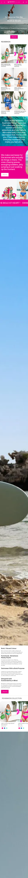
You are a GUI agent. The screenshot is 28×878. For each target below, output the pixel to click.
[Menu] (1, 2)
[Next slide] (25, 162)
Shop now (14, 36)
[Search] (4, 2)
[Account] (23, 2)
